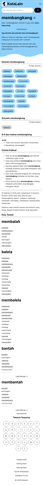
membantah (21, 76)
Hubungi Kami (21, 468)
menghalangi (8, 101)
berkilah (5, 355)
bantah (8, 348)
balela (7, 252)
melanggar (6, 258)
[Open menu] (40, 4)
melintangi (19, 71)
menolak (21, 101)
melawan (7, 71)
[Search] (37, 10)
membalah (32, 71)
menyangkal (8, 111)
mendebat (32, 91)
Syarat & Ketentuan (21, 472)
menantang (8, 91)
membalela (8, 76)
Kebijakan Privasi (21, 476)
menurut (7, 127)
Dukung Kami (21, 464)
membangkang (7, 231)
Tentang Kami (21, 460)
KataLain (15, 4)
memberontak (9, 81)
